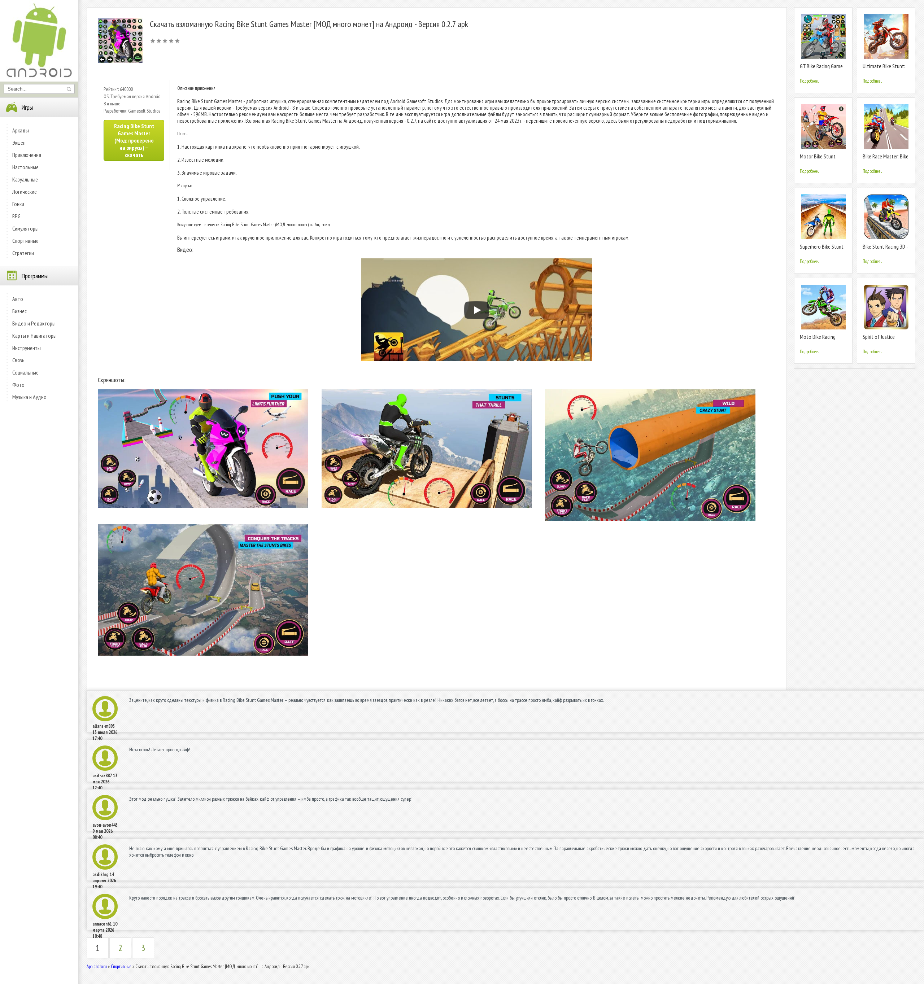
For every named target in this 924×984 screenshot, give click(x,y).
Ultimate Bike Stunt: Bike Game (884, 69)
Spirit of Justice (879, 336)
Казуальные (25, 179)
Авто (17, 298)
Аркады (20, 130)
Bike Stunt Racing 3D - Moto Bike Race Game (885, 249)
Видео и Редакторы (34, 323)
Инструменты (26, 347)
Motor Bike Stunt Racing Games (818, 159)
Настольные (25, 167)
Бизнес (19, 311)
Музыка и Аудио (29, 397)
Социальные (25, 372)
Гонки (18, 203)
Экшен (19, 142)
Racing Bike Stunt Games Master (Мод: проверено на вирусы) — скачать (134, 140)
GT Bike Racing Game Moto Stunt (821, 69)
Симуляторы (25, 228)
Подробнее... (809, 81)
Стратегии (23, 253)
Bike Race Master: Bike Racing (885, 159)
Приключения (26, 154)
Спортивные (25, 240)
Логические (24, 191)
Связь (18, 360)
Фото (18, 384)
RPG (16, 216)
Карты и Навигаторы (34, 335)
